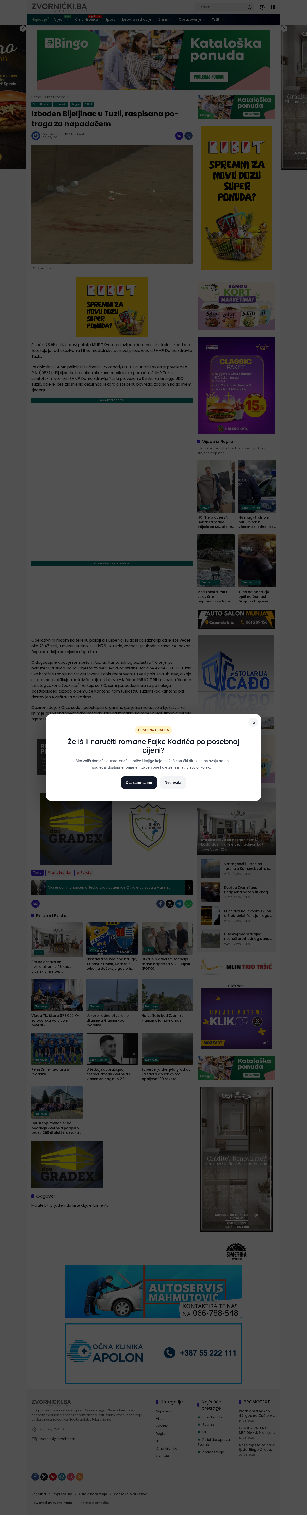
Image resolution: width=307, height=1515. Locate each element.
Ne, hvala (173, 782)
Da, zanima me (139, 782)
